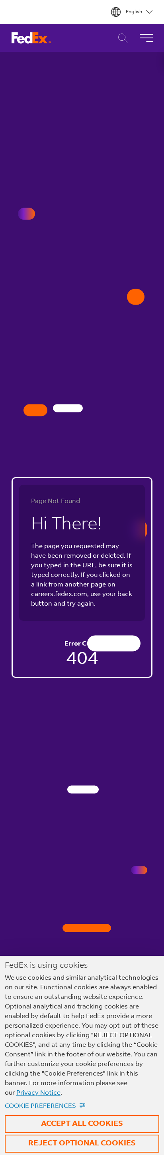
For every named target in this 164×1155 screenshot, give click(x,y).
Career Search (121, 38)
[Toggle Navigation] (146, 38)
